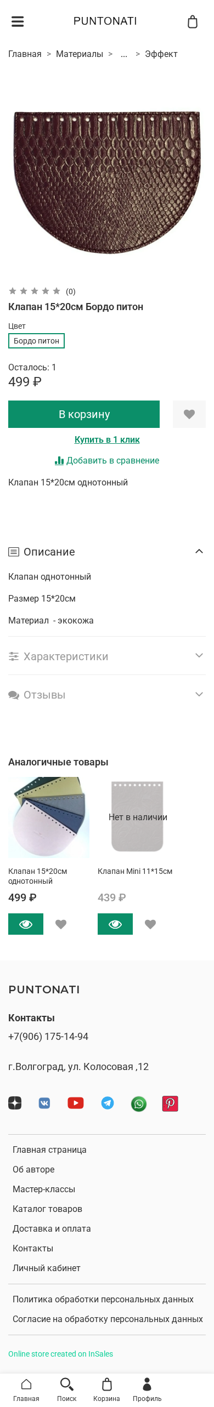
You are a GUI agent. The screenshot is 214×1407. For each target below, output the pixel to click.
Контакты (33, 1248)
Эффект (161, 54)
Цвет (17, 326)
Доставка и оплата (52, 1228)
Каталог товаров (47, 1209)
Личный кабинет (47, 1268)
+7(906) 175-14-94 (48, 1036)
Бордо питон (36, 340)
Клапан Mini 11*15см (135, 871)
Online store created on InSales (60, 1354)
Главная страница (50, 1150)
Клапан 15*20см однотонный (37, 875)
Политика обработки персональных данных (103, 1299)
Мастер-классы (44, 1189)
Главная (25, 54)
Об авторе (33, 1169)
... (124, 54)
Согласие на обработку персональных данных (108, 1319)
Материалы (79, 54)
